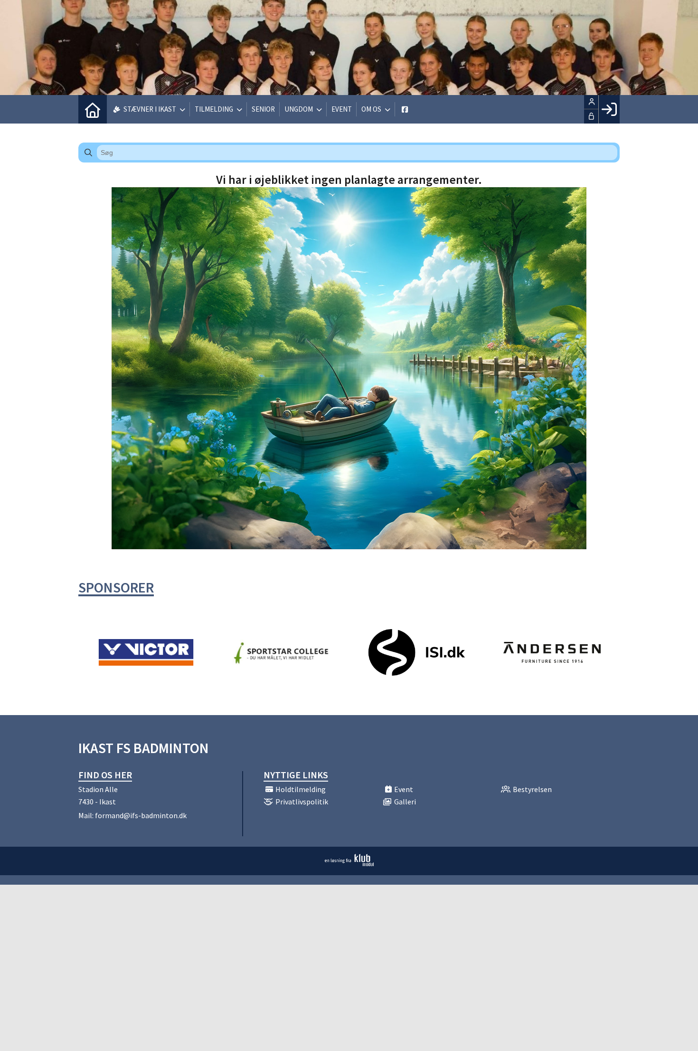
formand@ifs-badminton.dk (141, 815)
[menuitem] (92, 109)
